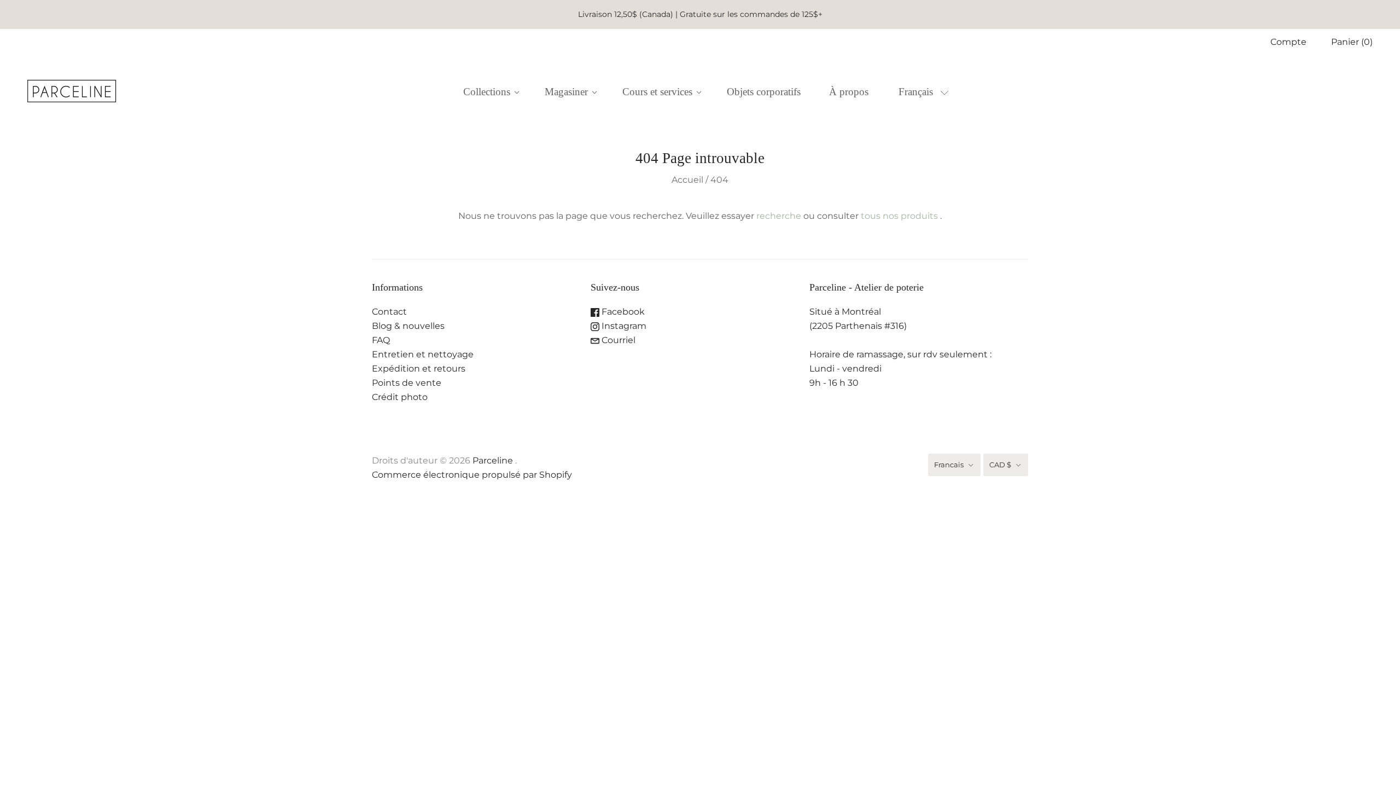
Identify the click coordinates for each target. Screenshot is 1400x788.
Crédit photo (400, 397)
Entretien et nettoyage (423, 354)
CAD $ (1000, 464)
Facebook (622, 311)
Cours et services (657, 91)
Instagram (622, 326)
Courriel (617, 340)
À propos (848, 91)
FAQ (381, 340)
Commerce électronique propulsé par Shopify (472, 475)
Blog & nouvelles (408, 326)
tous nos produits (899, 216)
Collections (486, 91)
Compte (1288, 42)
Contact (389, 311)
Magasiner (566, 91)
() (1352, 42)
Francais (949, 464)
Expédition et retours (418, 368)
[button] (923, 92)
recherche (778, 216)
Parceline (492, 460)
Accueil (687, 180)
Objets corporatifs (764, 91)
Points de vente (406, 383)
